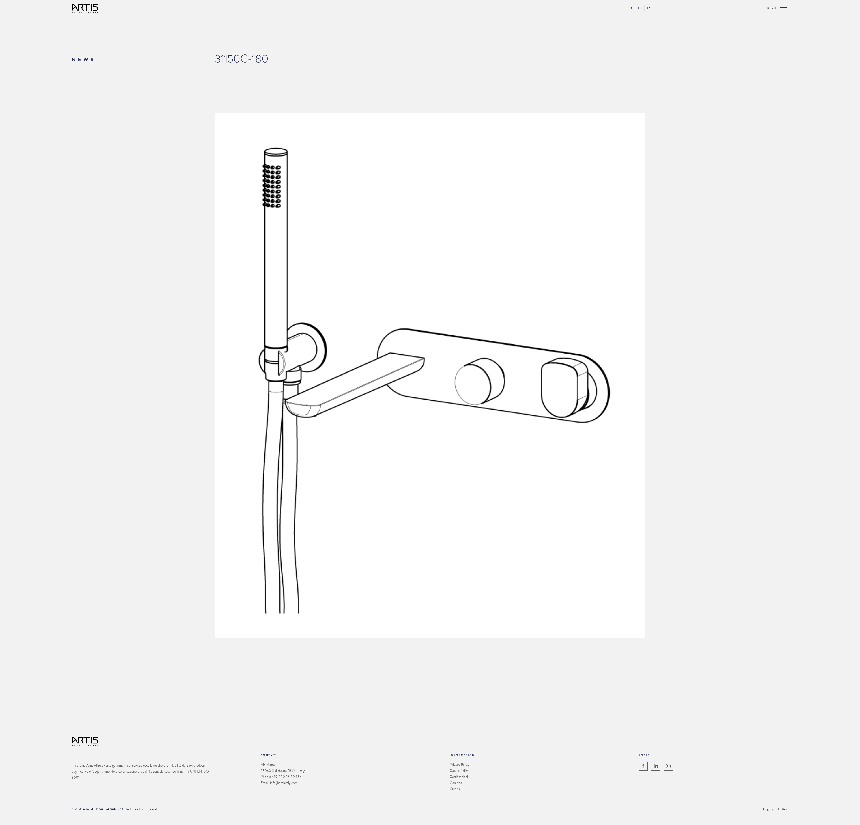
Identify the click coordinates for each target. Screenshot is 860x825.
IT (631, 8)
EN (639, 8)
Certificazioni (459, 776)
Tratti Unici (781, 809)
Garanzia (456, 782)
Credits (455, 788)
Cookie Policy (459, 770)
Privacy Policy (459, 764)
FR (649, 8)
